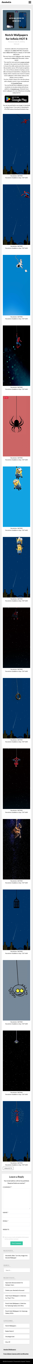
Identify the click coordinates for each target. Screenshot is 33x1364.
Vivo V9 (7, 1342)
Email (5, 1221)
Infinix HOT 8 (8, 1168)
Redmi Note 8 (9, 1331)
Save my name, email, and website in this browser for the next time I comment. (17, 1238)
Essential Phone (17, 83)
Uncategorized (9, 1336)
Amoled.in (6, 2)
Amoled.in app (15, 89)
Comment (7, 1187)
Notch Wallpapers (10, 1326)
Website (6, 1229)
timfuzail (16, 44)
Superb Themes (25, 1361)
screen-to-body (24, 62)
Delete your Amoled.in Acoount (14, 1290)
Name (5, 1212)
